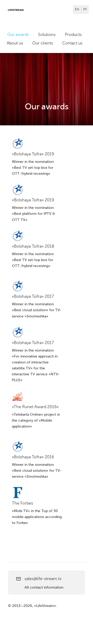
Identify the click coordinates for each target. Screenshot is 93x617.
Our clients (42, 43)
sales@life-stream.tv (43, 578)
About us (15, 43)
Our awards (18, 34)
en (77, 9)
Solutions (47, 34)
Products (73, 34)
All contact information (44, 587)
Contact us (72, 43)
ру (85, 9)
